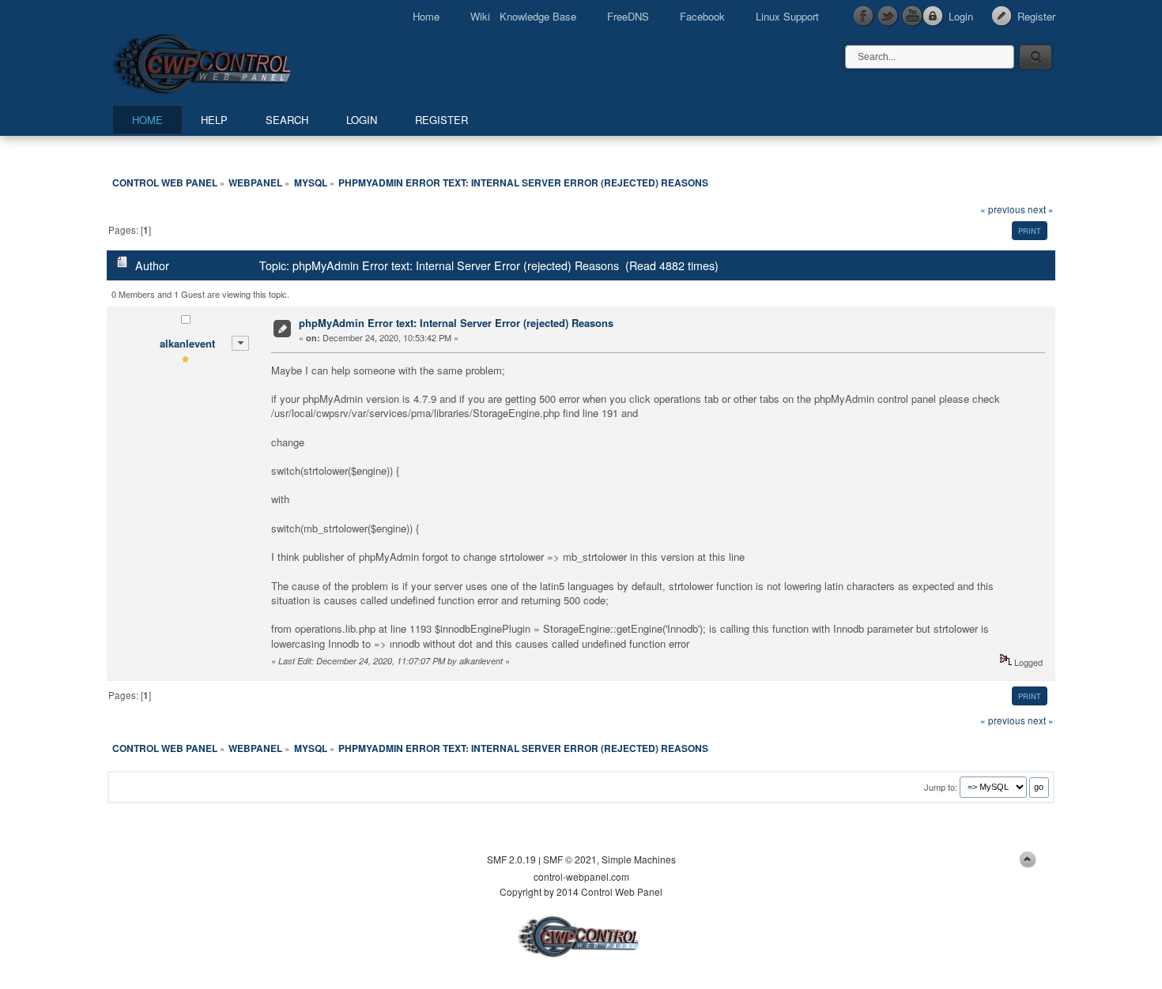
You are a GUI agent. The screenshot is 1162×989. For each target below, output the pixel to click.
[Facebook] (864, 16)
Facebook (702, 16)
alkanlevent (187, 343)
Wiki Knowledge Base (523, 16)
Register (1036, 16)
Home (426, 16)
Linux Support (787, 16)
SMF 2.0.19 (511, 859)
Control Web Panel (237, 61)
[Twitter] (888, 16)
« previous (1002, 209)
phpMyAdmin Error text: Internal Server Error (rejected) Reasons (456, 322)
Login (961, 16)
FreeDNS (628, 16)
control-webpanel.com (581, 876)
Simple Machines (639, 859)
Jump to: (940, 786)
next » (1041, 209)
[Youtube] (913, 16)
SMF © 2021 (570, 859)
